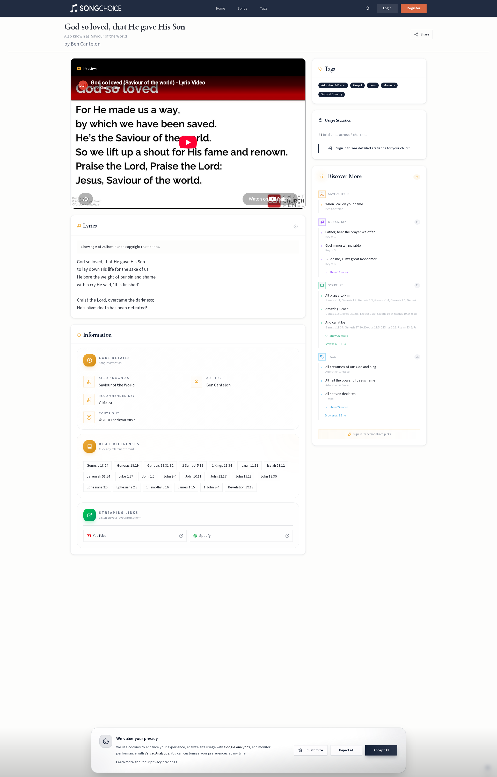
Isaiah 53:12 (276, 465)
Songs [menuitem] (242, 8)
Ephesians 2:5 (97, 487)
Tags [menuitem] (264, 8)
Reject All (346, 750)
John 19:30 (268, 476)
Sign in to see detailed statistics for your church (373, 148)
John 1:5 (148, 476)
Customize (314, 750)
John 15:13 (243, 476)
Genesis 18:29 (127, 465)
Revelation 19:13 (240, 487)
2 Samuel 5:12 (192, 465)
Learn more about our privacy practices (146, 762)
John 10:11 (193, 476)
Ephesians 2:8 (126, 487)
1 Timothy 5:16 (157, 487)
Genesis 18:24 (97, 465)
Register (413, 8)
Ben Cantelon (85, 44)
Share (424, 34)
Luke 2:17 (126, 476)
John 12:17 (218, 476)
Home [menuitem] (220, 8)
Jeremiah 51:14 (98, 476)
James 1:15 (186, 487)
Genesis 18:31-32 (160, 465)
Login (387, 8)
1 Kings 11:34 (222, 465)
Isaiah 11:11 (249, 465)
